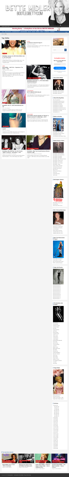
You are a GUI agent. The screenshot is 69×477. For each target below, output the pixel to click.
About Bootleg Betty (56, 99)
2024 (55, 418)
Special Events (30, 114)
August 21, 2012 (5, 153)
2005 (55, 444)
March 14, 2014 (30, 118)
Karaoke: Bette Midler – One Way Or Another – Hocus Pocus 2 (58, 466)
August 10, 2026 (55, 468)
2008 (55, 440)
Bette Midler (8, 460)
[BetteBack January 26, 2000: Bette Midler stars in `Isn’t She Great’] (14, 47)
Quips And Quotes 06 (56, 291)
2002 (55, 448)
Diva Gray (54, 328)
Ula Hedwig (55, 363)
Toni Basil (54, 361)
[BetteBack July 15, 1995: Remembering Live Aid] (14, 96)
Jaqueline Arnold (56, 333)
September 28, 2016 (5, 70)
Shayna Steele (55, 357)
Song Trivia (55, 172)
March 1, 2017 (29, 44)
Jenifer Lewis (55, 335)
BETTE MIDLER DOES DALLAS (34, 92)
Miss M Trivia (55, 169)
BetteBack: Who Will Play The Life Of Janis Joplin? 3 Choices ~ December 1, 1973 (12, 151)
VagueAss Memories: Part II (58, 233)
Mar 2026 (55, 413)
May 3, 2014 (4, 130)
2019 (55, 425)
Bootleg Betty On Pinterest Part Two (59, 109)
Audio (4, 460)
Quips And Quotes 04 (56, 289)
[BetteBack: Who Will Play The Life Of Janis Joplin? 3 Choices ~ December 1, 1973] (14, 142)
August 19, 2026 (5, 467)
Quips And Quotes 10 (56, 297)
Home (3, 31)
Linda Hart (55, 345)
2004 (55, 445)
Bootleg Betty (10, 475)
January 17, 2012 (30, 153)
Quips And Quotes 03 (56, 287)
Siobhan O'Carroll (56, 359)
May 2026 (55, 410)
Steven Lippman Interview (57, 230)
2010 (55, 437)
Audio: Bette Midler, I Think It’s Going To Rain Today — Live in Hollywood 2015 (43, 466)
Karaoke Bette (55, 204)
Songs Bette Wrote (56, 173)
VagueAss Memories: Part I (58, 231)
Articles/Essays (30, 90)
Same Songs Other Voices (57, 205)
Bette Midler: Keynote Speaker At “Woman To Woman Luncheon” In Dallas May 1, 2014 (38, 116)
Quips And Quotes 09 (56, 295)
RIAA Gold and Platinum (57, 171)
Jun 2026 (55, 409)
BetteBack (5, 53)
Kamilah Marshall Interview (57, 227)
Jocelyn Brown (55, 337)
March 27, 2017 (5, 58)
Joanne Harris (55, 336)
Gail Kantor (55, 331)
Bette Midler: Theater (56, 164)
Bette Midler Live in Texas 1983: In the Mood (8, 465)
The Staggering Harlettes (57, 360)
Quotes (28, 41)
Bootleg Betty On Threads (57, 110)
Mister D (9, 58)
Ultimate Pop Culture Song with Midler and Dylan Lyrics (25, 465)
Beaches (40, 460)
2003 (55, 447)
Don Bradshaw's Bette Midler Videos (59, 136)
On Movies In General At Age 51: (34, 42)
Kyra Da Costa (55, 343)
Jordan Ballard (55, 339)
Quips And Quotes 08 (56, 294)
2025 (55, 417)
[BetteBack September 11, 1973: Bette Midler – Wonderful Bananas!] (38, 72)
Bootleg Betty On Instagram (58, 106)
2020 (55, 424)
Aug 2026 (55, 406)
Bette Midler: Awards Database (58, 90)
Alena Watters (55, 322)
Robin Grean (55, 355)
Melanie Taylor (55, 347)
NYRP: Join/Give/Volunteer (57, 262)
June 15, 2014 (29, 93)
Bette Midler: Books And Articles (58, 154)
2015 (55, 430)
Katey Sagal (55, 341)
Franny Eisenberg (56, 329)
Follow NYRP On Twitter (57, 260)
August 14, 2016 (30, 83)
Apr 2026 (55, 412)
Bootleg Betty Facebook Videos (58, 133)
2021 (55, 422)
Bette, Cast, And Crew (57, 394)
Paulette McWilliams (56, 352)
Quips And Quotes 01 (56, 285)
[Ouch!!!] (14, 120)
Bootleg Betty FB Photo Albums (58, 102)
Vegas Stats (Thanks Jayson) (58, 398)
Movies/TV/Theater (7, 31)
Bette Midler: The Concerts (57, 161)
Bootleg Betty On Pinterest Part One (59, 107)
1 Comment (14, 153)
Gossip (9, 148)
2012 (55, 434)
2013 (55, 433)
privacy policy (64, 71)
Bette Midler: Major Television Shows (59, 158)
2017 (55, 428)
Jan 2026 (55, 416)
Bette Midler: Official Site (57, 93)
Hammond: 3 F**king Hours (58, 226)
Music (29, 31)
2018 (55, 426)
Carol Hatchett (55, 324)
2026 (55, 405)
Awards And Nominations (24, 31)
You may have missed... (8, 452)
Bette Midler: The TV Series (58, 132)
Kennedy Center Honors (57, 168)
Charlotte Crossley (56, 325)
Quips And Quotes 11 (56, 298)
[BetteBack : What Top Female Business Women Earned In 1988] (38, 142)
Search (65, 50)
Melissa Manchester (56, 348)
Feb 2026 (55, 414)
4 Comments (39, 118)
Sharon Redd (55, 356)
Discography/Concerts (15, 31)
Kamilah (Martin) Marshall (57, 340)
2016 (55, 429)
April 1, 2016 (4, 108)
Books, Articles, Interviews (57, 165)
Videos (33, 31)
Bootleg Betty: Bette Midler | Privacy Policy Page (22, 475)
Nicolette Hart (55, 351)
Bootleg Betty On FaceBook (58, 105)
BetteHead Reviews (56, 396)
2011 (55, 436)
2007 (55, 441)
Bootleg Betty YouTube (57, 134)
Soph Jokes (55, 175)
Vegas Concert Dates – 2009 (58, 397)
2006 (55, 443)
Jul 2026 (55, 408)
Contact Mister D (52, 31)
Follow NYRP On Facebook (57, 258)
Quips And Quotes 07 (56, 293)
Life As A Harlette (56, 344)
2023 (55, 420)
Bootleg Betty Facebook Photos (58, 101)
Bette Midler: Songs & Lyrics (58, 160)
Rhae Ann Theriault (56, 353)
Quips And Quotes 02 (56, 286)
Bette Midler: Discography (57, 156)
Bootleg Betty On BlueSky (57, 103)
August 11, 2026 (38, 468)
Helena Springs (55, 332)
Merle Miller (55, 349)
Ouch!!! (4, 129)
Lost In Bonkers (56, 229)
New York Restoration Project (58, 261)
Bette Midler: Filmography (57, 157)
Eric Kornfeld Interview (57, 225)
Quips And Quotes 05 (56, 290)
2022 (55, 421)
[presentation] (65, 452)
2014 (55, 432)
